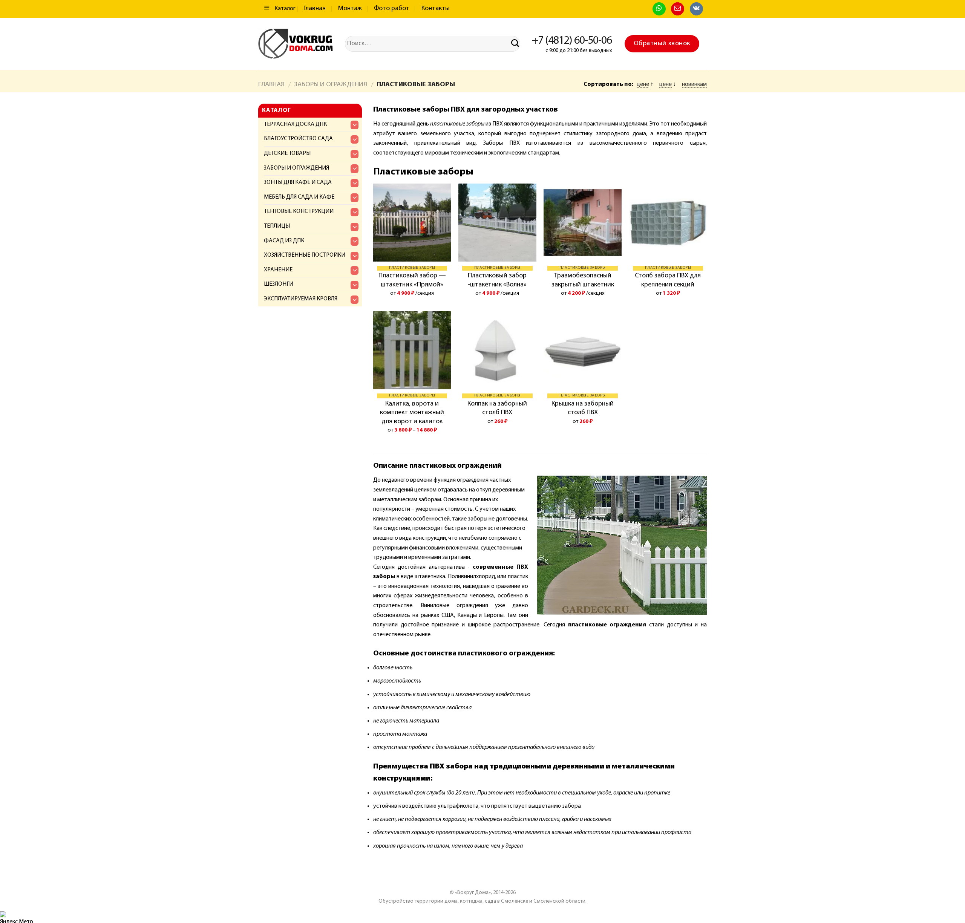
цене (643, 84)
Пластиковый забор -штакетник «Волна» (497, 280)
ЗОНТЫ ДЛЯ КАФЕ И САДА (298, 182)
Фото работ (391, 8)
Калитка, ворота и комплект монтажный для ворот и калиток (412, 413)
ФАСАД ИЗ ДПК (284, 241)
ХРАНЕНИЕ (278, 270)
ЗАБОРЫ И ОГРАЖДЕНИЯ (330, 84)
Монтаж (350, 8)
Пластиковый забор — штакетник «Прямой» (412, 280)
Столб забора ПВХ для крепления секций (668, 280)
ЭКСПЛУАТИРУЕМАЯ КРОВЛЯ (300, 299)
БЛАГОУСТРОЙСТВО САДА (298, 139)
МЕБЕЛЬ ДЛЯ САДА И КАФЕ (299, 197)
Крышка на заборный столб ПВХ (582, 408)
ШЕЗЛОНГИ (278, 284)
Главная (314, 8)
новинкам (694, 84)
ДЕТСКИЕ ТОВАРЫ (287, 153)
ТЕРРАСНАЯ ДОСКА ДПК (295, 124)
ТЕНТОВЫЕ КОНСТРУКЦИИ (299, 211)
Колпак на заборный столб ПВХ (497, 408)
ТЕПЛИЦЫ (277, 226)
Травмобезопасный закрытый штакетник (582, 280)
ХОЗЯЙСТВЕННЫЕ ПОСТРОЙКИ (304, 255)
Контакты (435, 8)
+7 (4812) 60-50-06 (572, 41)
